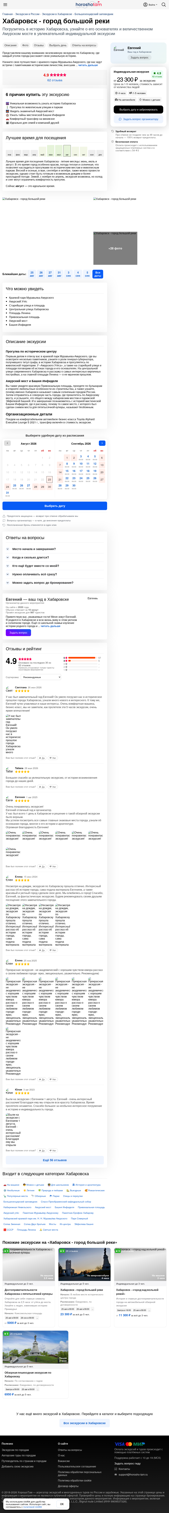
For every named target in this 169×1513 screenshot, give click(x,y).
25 (14, 486)
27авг (50, 274)
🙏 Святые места (48, 1229)
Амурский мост (43, 1207)
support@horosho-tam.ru (133, 1474)
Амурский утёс (11, 1212)
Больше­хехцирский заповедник (94, 14)
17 (7, 479)
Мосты (52, 1224)
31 (7, 494)
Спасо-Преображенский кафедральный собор (66, 1201)
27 (28, 486)
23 (49, 479)
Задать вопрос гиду (127, 1463)
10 (7, 472)
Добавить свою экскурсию (18, 1466)
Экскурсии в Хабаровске (57, 14)
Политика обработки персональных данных (79, 1474)
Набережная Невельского (17, 1207)
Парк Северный (79, 1218)
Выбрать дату (55, 506)
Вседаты (97, 274)
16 (49, 472)
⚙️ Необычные (11, 1190)
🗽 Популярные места (15, 1196)
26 (21, 486)
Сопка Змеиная (11, 1224)
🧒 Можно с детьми (33, 1184)
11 (14, 472)
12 (21, 472)
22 (42, 479)
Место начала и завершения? (34, 549)
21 (35, 479)
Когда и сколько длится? (30, 557)
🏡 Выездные (74, 1190)
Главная (7, 14)
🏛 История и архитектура (86, 1184)
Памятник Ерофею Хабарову (78, 1212)
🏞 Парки (54, 1196)
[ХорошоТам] (88, 4)
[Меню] (5, 4)
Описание (10, 45)
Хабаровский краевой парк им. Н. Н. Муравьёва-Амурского (35, 1218)
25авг (32, 274)
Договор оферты (68, 1486)
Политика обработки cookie (74, 1480)
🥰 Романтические (95, 1190)
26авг (41, 274)
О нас (61, 1455)
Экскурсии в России (27, 14)
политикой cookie (32, 1506)
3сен (68, 274)
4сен (78, 274)
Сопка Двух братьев (34, 1224)
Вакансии (64, 1460)
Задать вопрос (18, 632)
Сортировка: (12, 677)
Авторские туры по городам (19, 1455)
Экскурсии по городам (15, 1449)
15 (42, 472)
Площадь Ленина (26, 1229)
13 (28, 472)
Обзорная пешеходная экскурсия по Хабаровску (28, 1374)
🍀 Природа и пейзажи (50, 1190)
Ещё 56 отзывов (55, 1160)
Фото (25, 45)
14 (35, 472)
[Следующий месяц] (102, 443)
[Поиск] (163, 4)
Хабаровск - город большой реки (81, 1290)
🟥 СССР (8, 1229)
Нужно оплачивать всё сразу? (34, 574)
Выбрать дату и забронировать (138, 109)
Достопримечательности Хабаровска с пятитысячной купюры (29, 1291)
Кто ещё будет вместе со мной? (35, 566)
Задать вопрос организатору (140, 119)
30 (49, 487)
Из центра (65, 1224)
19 (21, 479)
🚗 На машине (11, 1184)
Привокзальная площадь (91, 1207)
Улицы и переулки (73, 1196)
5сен (87, 274)
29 (42, 487)
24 (7, 487)
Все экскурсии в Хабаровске (85, 1423)
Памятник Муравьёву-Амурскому (40, 1212)
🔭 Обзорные (38, 1196)
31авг (59, 274)
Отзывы (39, 45)
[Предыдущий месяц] (7, 443)
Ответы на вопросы (84, 45)
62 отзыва (54, 80)
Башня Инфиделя (64, 1207)
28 (35, 487)
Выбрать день (58, 45)
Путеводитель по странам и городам (24, 1460)
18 (14, 479)
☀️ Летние (28, 1190)
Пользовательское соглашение (77, 1466)
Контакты (124, 1468)
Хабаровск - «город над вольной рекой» (137, 1291)
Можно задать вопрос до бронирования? (42, 582)
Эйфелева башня (83, 1224)
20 (28, 479)
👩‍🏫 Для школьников (58, 1184)
